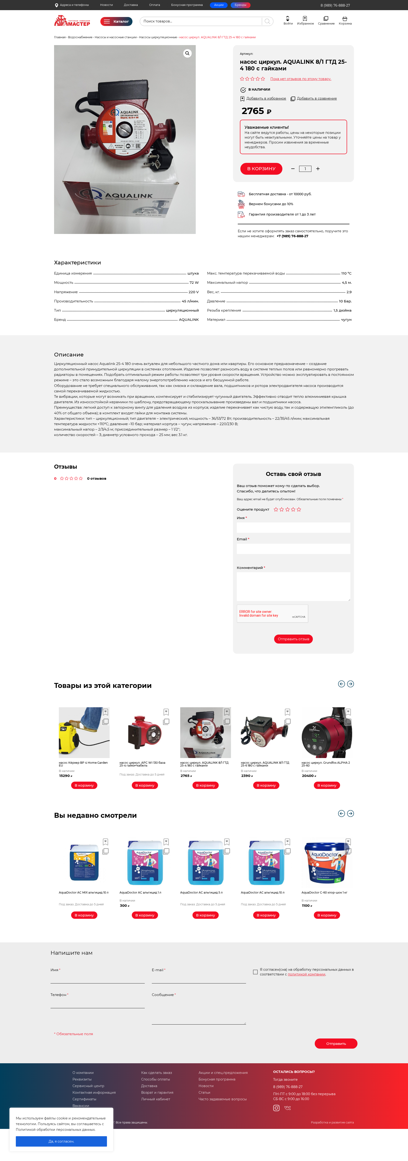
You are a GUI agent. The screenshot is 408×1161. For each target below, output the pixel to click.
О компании (83, 1073)
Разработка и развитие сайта (332, 1122)
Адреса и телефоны (74, 5)
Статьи (204, 1092)
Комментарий (251, 567)
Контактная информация (94, 1092)
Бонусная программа (187, 5)
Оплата (154, 5)
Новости (106, 5)
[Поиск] (266, 21)
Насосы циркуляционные (158, 37)
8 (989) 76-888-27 (335, 5)
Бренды (240, 5)
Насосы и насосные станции (116, 37)
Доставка (131, 5)
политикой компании (306, 974)
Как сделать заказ (156, 1073)
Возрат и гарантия (157, 1092)
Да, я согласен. (61, 1141)
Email (243, 539)
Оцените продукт (253, 509)
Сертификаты (84, 1099)
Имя (242, 518)
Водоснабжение (80, 37)
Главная (60, 37)
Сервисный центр (88, 1086)
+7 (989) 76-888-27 (292, 236)
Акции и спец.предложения (223, 1073)
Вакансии (80, 1106)
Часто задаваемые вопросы (223, 1099)
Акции (219, 5)
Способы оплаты (155, 1079)
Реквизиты (82, 1079)
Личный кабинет (155, 1099)
